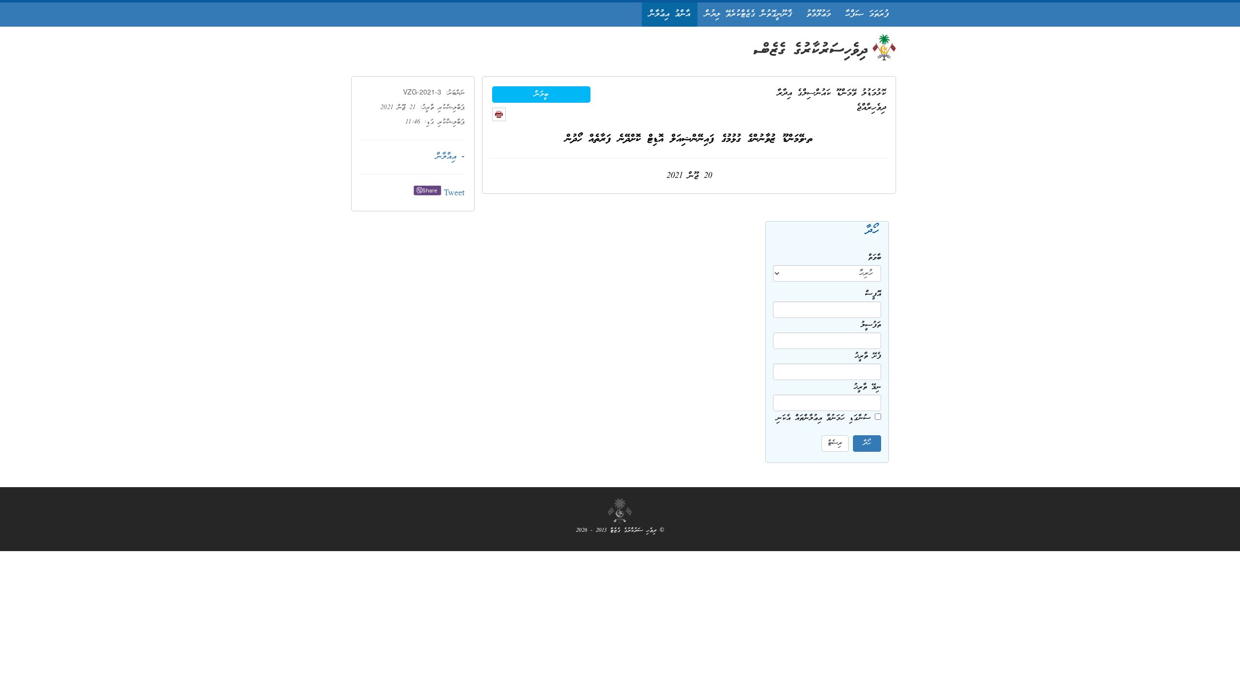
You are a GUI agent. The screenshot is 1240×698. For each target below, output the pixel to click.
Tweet (454, 193)
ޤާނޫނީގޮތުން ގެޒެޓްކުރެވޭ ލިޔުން (748, 14)
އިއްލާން (446, 156)
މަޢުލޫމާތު (818, 14)
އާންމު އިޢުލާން (669, 14)
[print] (499, 114)
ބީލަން (541, 94)
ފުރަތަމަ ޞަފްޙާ (867, 14)
